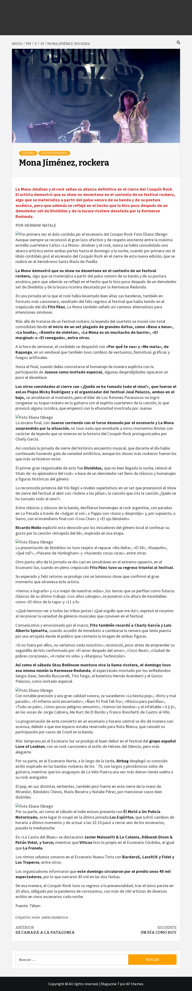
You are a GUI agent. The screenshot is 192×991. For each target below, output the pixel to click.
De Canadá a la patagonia (45, 930)
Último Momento (54, 153)
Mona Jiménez (42, 917)
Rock (64, 917)
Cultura (28, 153)
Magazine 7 (110, 983)
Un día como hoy (159, 930)
